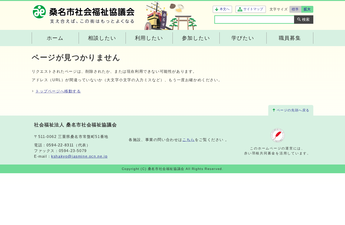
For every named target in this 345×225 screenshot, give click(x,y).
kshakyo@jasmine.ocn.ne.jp (79, 156)
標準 (295, 9)
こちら (188, 140)
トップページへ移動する (58, 91)
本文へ (225, 9)
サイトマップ (253, 9)
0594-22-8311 (60, 145)
